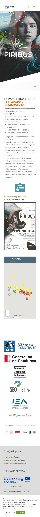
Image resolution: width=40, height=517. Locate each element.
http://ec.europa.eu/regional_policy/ (17, 492)
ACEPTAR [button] (21, 512)
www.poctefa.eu (17, 486)
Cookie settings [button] (9, 512)
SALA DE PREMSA (15, 471)
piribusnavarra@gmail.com (15, 197)
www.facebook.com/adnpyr (15, 460)
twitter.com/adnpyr (12, 457)
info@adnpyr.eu (13, 451)
